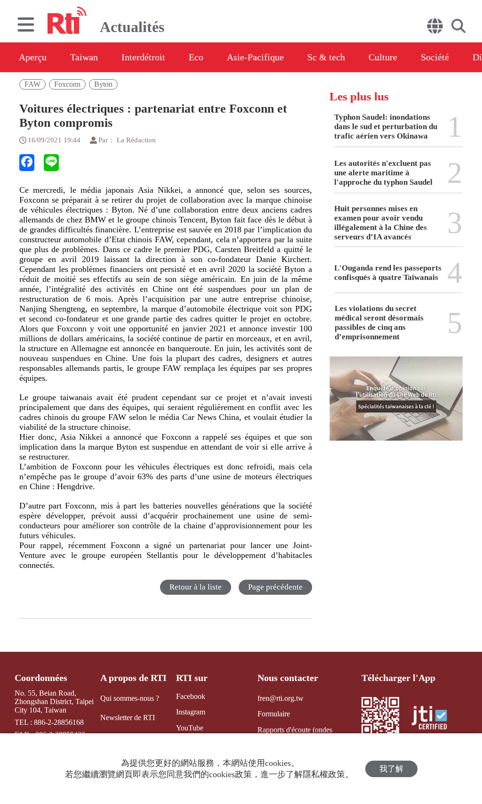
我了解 (391, 768)
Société (435, 57)
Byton (103, 84)
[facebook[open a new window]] (26, 162)
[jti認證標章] (434, 719)
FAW (32, 84)
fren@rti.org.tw (280, 698)
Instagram (190, 712)
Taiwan (84, 57)
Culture (383, 57)
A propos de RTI (133, 678)
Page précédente (275, 586)
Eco (196, 57)
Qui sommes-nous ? (129, 698)
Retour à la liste (195, 586)
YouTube (189, 728)
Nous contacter (287, 678)
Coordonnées (41, 678)
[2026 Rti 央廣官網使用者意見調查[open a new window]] (396, 405)
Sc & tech (326, 57)
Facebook (190, 696)
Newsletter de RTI (127, 718)
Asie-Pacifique (255, 57)
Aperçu (33, 57)
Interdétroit (143, 57)
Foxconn (67, 84)
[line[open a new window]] (51, 162)
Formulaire (273, 714)
